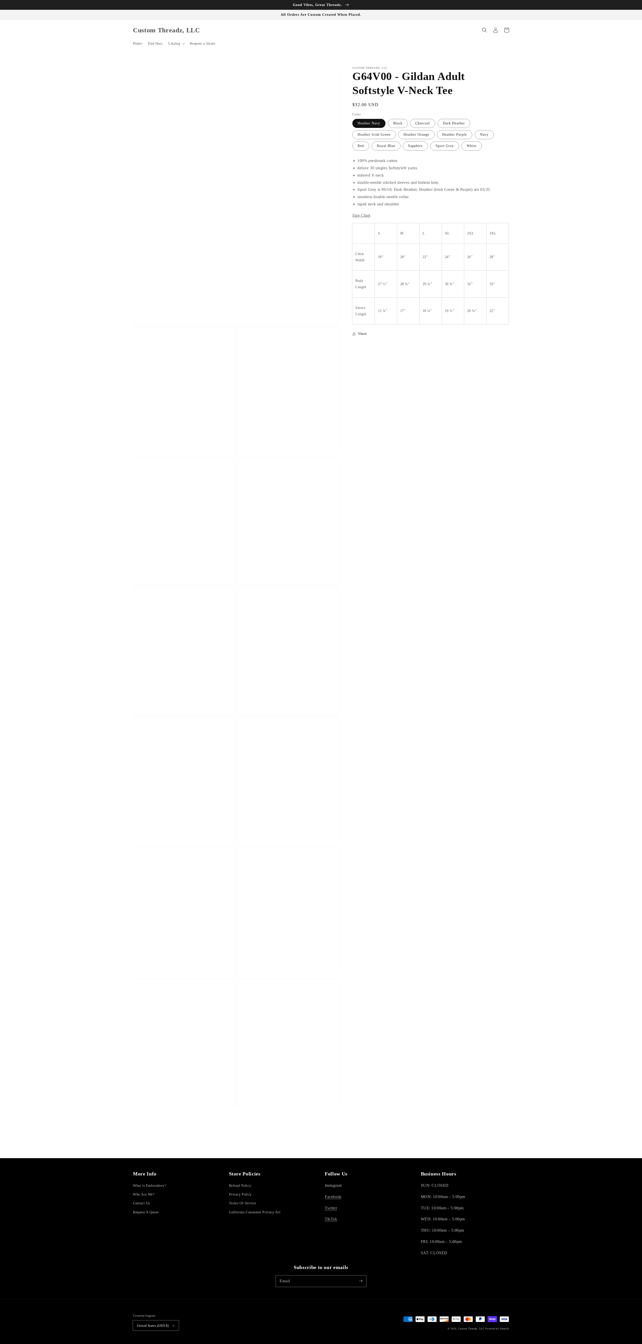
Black (398, 123)
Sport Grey (445, 146)
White (471, 146)
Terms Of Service (243, 1203)
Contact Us (141, 1203)
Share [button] (362, 334)
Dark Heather (454, 123)
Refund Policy (240, 1186)
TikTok (331, 1219)
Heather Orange (416, 135)
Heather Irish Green (374, 135)
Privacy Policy (240, 1194)
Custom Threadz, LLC (471, 1328)
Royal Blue (386, 146)
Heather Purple (454, 135)
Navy (484, 135)
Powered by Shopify (497, 1328)
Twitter (331, 1208)
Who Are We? (143, 1194)
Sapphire (415, 146)
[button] (176, 43)
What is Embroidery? (149, 1186)
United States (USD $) (153, 1325)
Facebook (333, 1197)
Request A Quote (146, 1212)
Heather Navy (369, 123)
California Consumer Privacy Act (255, 1212)
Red (361, 146)
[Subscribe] (360, 1281)
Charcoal (422, 123)
